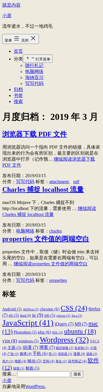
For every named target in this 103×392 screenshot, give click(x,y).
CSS (74, 308)
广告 (13, 353)
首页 (18, 51)
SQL (57, 332)
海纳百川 (34, 77)
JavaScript (28, 322)
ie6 (49, 315)
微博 (25, 354)
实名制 (81, 347)
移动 (34, 361)
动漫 (30, 347)
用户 (7, 361)
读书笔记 (77, 361)
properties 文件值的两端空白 (45, 239)
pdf (76, 181)
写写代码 (34, 83)
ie (37, 315)
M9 (81, 324)
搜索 (18, 101)
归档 (18, 89)
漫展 (79, 354)
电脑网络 (34, 71)
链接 (18, 368)
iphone (63, 315)
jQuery (64, 324)
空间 (48, 361)
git (14, 315)
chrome (50, 308)
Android (12, 309)
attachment (59, 181)
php (44, 332)
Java (77, 315)
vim (9, 340)
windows (28, 341)
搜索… (9, 373)
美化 (61, 361)
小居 (6, 15)
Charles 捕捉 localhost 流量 (43, 189)
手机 (40, 353)
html (25, 316)
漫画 (91, 353)
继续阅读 (51, 263)
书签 (18, 95)
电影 (20, 361)
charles (55, 231)
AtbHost (31, 309)
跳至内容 (11, 5)
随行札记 (34, 65)
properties (58, 280)
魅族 (32, 368)
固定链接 (64, 347)
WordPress (35, 386)
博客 (47, 347)
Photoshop (25, 332)
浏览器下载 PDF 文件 (34, 134)
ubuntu (80, 331)
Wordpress (64, 339)
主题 (14, 347)
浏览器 (65, 353)
